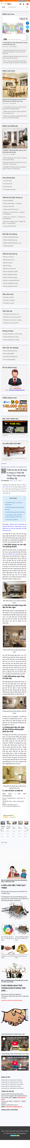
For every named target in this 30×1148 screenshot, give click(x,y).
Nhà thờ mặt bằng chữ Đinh (10, 286)
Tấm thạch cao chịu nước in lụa (11, 314)
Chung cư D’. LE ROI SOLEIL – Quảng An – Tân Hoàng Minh (13, 213)
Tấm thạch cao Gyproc (9, 300)
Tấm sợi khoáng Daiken (9, 359)
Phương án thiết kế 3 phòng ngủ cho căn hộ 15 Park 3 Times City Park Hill (14, 57)
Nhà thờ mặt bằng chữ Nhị (10, 274)
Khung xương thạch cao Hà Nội (11, 339)
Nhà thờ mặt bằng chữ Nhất (10, 271)
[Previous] (1, 830)
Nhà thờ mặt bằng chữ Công (10, 283)
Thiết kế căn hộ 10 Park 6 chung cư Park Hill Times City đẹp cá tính (14, 112)
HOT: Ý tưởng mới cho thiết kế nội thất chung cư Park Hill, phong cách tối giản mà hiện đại (14, 61)
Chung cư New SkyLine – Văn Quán (12, 203)
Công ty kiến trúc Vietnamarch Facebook (11, 1080)
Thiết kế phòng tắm (8, 245)
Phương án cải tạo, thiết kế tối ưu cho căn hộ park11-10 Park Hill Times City (14, 528)
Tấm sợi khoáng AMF (8, 353)
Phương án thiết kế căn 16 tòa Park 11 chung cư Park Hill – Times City (14, 163)
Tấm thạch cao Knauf (8, 303)
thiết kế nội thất (13, 554)
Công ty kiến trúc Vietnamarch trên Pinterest (12, 1088)
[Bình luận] (15, 480)
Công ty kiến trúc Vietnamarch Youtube (11, 1086)
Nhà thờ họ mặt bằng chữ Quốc (11, 280)
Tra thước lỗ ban (7, 180)
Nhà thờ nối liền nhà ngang (10, 277)
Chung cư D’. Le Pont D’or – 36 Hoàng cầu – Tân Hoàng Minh (14, 217)
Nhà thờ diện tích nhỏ (8, 259)
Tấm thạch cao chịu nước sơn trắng (12, 320)
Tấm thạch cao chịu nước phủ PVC (12, 317)
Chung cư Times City (8, 206)
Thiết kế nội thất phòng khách (10, 237)
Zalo (27, 27)
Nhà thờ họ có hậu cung (9, 268)
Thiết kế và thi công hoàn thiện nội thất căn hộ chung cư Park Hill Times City (14, 116)
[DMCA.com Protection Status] (15, 1136)
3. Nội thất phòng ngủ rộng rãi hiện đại (15, 512)
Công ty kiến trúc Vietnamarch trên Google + (12, 1084)
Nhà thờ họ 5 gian (7, 262)
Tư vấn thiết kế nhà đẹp (9, 189)
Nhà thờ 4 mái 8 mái (8, 256)
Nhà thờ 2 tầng (7, 265)
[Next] (27, 830)
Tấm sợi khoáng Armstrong (10, 350)
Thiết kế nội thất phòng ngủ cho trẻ (12, 243)
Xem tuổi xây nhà (7, 183)
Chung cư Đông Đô (8, 200)
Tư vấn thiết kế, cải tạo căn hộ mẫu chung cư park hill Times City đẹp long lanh (14, 107)
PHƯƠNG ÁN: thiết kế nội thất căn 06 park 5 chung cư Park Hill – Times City (14, 167)
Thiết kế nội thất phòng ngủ (10, 240)
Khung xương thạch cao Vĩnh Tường (12, 333)
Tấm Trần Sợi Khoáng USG (10, 356)
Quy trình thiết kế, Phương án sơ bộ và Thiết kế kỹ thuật (22, 938)
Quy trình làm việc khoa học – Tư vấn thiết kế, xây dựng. (7, 938)
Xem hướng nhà (7, 186)
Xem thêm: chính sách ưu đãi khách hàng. (11, 1000)
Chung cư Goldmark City (9, 226)
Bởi (2, 480)
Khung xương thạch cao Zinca (11, 336)
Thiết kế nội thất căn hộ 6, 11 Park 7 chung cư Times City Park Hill (14, 158)
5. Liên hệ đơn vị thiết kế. (11, 519)
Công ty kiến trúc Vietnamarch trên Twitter (12, 1082)
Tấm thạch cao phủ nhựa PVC (11, 323)
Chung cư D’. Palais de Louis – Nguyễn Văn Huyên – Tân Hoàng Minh (13, 222)
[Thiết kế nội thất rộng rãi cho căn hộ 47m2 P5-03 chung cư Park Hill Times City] (15, 85)
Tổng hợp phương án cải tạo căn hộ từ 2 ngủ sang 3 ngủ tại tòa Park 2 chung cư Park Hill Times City (14, 52)
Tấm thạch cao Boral (8, 297)
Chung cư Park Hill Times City (10, 209)
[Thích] (10, 480)
